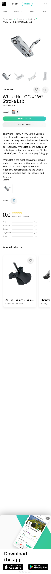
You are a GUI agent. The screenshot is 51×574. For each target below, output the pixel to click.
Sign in (15, 4)
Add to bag (25, 124)
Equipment (7, 19)
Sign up (27, 4)
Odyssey (20, 19)
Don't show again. (25, 572)
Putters (31, 19)
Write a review (24, 119)
